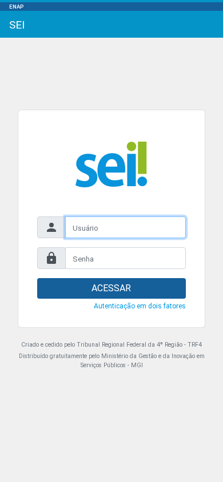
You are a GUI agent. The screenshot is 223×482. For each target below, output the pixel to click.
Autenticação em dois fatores (140, 306)
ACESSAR (111, 288)
